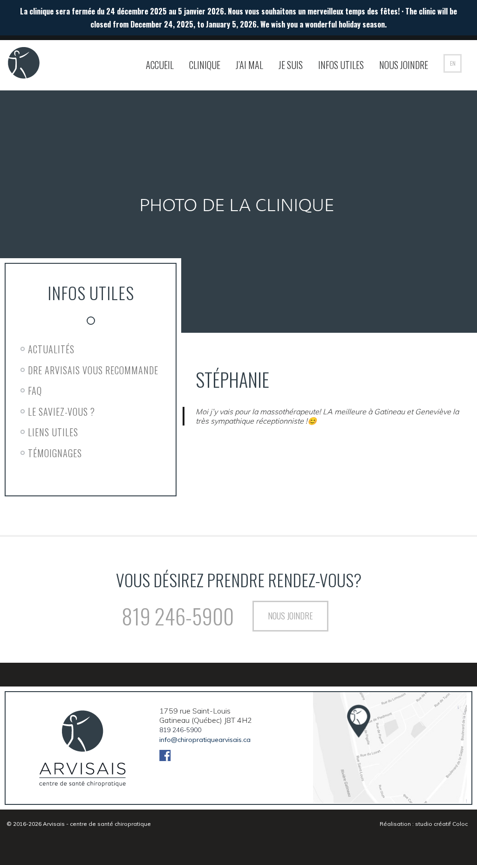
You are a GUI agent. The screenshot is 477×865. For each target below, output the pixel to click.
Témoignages (55, 453)
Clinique (204, 65)
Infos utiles (341, 65)
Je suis (291, 65)
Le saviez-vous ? (61, 412)
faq (35, 391)
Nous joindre (403, 65)
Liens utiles (53, 432)
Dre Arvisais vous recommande (93, 370)
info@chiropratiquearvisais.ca (205, 739)
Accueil (160, 65)
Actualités (51, 349)
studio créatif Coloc (441, 823)
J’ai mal (249, 65)
